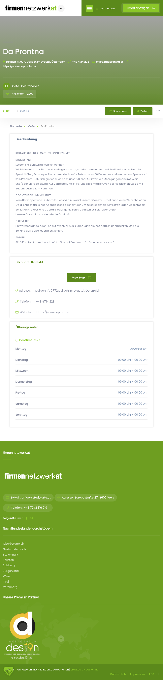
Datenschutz (118, 674)
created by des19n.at (84, 669)
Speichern (120, 111)
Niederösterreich (14, 549)
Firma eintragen (138, 8)
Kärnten (8, 560)
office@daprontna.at (109, 62)
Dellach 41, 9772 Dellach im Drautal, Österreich (35, 62)
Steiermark (10, 555)
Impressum (137, 674)
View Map (78, 277)
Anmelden (108, 8)
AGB (151, 674)
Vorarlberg (10, 587)
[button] (8, 671)
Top (8, 111)
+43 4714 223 (80, 62)
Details (24, 111)
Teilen (144, 111)
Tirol (6, 582)
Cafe (31, 126)
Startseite (16, 126)
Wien (6, 576)
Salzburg (9, 565)
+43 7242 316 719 (35, 508)
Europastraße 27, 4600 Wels (94, 498)
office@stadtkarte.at (36, 498)
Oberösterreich (13, 544)
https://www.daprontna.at (55, 312)
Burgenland (11, 571)
